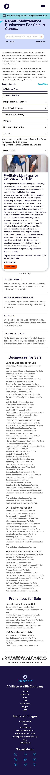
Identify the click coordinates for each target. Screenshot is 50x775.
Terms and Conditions (25, 734)
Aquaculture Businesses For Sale (20, 376)
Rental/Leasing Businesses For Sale (21, 472)
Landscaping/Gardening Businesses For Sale (25, 446)
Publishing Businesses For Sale (19, 462)
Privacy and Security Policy (25, 737)
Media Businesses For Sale (17, 454)
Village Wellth (25, 721)
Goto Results (9, 42)
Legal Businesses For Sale (17, 449)
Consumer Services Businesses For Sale (23, 394)
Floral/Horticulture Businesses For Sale (23, 420)
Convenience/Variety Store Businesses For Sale (24, 398)
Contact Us (25, 743)
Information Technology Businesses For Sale (25, 441)
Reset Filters (43, 84)
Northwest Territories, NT (34, 256)
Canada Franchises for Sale (21, 604)
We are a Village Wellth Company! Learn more (27, 16)
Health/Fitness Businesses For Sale (21, 428)
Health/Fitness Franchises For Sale (21, 617)
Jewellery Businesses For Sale (18, 444)
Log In (25, 707)
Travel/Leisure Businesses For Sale (21, 498)
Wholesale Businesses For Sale (19, 501)
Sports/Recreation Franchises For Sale (22, 646)
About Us (25, 694)
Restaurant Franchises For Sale (19, 628)
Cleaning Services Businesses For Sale (22, 384)
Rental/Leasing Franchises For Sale (21, 623)
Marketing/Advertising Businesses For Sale (24, 578)
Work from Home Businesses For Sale (22, 503)
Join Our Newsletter (25, 731)
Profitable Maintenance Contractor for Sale (21, 177)
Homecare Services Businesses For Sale (23, 436)
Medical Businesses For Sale (18, 457)
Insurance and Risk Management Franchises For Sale (24, 642)
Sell (25, 701)
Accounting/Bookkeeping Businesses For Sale (23, 367)
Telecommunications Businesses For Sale (23, 490)
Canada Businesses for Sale (21, 363)
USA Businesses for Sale (19, 508)
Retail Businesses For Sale (17, 480)
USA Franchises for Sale (19, 632)
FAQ (25, 740)
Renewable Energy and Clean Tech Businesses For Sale (20, 468)
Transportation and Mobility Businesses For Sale (24, 494)
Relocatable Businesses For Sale (23, 552)
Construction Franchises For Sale (20, 607)
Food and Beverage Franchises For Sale (23, 615)
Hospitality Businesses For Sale (19, 438)
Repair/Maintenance (13, 256)
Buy (25, 698)
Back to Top (25, 274)
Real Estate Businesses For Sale (19, 464)
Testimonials (25, 727)
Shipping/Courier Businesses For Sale (22, 485)
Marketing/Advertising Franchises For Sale (24, 620)
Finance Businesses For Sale (18, 418)
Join (25, 710)
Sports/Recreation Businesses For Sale (23, 488)
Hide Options (40, 42)
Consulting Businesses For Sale (19, 392)
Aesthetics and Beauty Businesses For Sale (24, 371)
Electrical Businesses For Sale (18, 410)
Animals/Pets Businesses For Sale (20, 374)
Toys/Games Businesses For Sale (20, 588)
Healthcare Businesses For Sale (19, 433)
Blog (25, 724)
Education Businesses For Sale (19, 407)
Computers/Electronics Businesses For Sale (25, 387)
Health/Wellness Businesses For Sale (21, 431)
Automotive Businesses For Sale (19, 381)
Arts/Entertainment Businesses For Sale (23, 379)
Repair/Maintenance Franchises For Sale (23, 625)
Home (25, 691)
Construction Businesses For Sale (20, 389)
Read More (10, 267)
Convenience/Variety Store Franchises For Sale (24, 611)
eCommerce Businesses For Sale (20, 405)
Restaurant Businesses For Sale (19, 477)
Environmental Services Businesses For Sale (24, 412)
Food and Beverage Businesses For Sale (23, 423)
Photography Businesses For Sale (20, 459)
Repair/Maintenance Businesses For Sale (23, 475)
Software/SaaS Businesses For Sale (21, 583)
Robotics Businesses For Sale (18, 482)
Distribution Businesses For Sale (19, 402)
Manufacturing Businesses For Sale (21, 451)
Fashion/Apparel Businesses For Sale (21, 415)
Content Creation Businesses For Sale (22, 518)
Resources (25, 704)
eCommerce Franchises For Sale (20, 635)
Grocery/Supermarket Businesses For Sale (24, 425)
